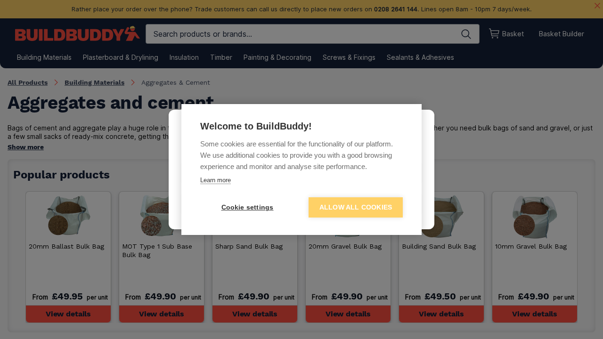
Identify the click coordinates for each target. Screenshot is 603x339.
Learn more (215, 180)
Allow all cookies (355, 207)
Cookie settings (247, 207)
